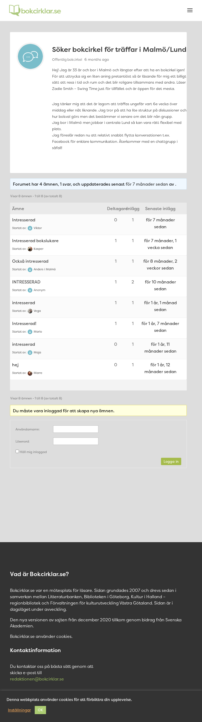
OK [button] (40, 710)
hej (15, 365)
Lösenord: (23, 441)
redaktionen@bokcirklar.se (37, 679)
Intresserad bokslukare (35, 240)
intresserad (23, 303)
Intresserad (23, 220)
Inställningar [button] (19, 710)
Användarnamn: (28, 429)
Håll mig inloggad (33, 452)
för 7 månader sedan (147, 184)
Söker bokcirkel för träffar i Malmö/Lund (119, 49)
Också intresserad (30, 261)
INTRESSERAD (26, 282)
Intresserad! (24, 323)
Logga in (171, 461)
